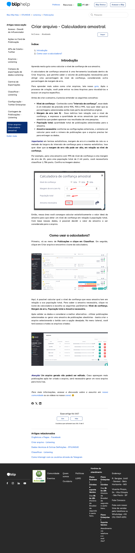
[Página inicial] (18, 6)
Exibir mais (12, 136)
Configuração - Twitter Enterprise (17, 103)
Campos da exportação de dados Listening (15, 72)
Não (76, 419)
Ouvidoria (67, 481)
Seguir (102, 34)
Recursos (68, 5)
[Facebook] (32, 403)
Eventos (51, 478)
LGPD (78, 478)
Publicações (49, 15)
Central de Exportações (14, 83)
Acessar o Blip (118, 4)
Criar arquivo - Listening (43, 442)
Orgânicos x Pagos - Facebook (46, 437)
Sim (62, 419)
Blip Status (101, 4)
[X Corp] (36, 403)
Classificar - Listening (14, 93)
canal (68, 395)
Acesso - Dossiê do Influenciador (16, 30)
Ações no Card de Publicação (16, 40)
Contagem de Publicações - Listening (14, 114)
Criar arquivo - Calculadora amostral (15, 127)
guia (96, 86)
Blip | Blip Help (13, 15)
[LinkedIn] (40, 403)
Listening (37, 15)
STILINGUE (25, 15)
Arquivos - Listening (13, 60)
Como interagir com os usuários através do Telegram (56, 457)
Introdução (42, 50)
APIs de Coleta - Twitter (16, 50)
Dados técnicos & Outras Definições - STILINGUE (55, 447)
